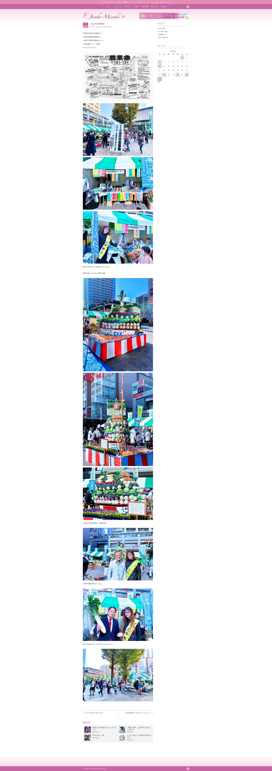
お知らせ (160, 28)
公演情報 (136, 6)
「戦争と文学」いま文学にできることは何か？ (139, 728)
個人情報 (163, 6)
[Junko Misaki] (104, 18)
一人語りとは (127, 6)
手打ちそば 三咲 (98, 735)
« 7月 (158, 82)
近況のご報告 (107, 26)
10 (159, 66)
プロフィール (118, 6)
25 (164, 74)
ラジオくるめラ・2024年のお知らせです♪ (139, 736)
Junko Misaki (93, 768)
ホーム (109, 6)
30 (186, 74)
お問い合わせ (154, 6)
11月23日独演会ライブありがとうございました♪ (137, 712)
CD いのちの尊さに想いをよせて (94, 712)
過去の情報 (145, 6)
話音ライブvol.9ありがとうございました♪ (104, 728)
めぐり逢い (101, 26)
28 (177, 74)
